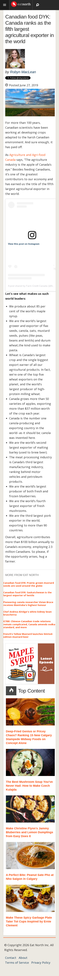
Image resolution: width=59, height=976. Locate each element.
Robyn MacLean (23, 72)
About (23, 958)
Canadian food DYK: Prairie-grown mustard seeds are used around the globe (28, 584)
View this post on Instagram (23, 244)
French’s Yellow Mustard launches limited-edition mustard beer (28, 635)
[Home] (20, 3)
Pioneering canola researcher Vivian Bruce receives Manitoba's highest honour (28, 604)
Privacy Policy (40, 962)
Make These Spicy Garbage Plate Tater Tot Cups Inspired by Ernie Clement (29, 921)
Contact (10, 958)
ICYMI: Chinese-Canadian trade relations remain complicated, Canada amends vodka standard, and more (29, 624)
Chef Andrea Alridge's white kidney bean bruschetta (27, 613)
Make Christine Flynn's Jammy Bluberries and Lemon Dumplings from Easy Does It (29, 832)
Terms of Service (17, 962)
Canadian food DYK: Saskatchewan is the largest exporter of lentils (27, 594)
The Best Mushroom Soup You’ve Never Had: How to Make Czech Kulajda (29, 785)
